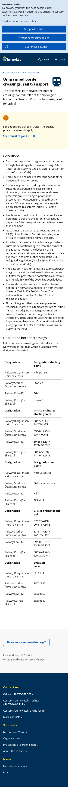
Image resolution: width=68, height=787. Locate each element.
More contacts (11, 717)
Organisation (11, 738)
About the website (14, 751)
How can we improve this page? (28, 642)
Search (45, 59)
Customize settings (36, 46)
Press (6, 772)
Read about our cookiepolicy (19, 21)
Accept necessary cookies (34, 38)
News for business (14, 766)
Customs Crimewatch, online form (23, 710)
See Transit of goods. (16, 136)
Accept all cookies (34, 29)
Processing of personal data (20, 744)
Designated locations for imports (23, 72)
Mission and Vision (14, 732)
